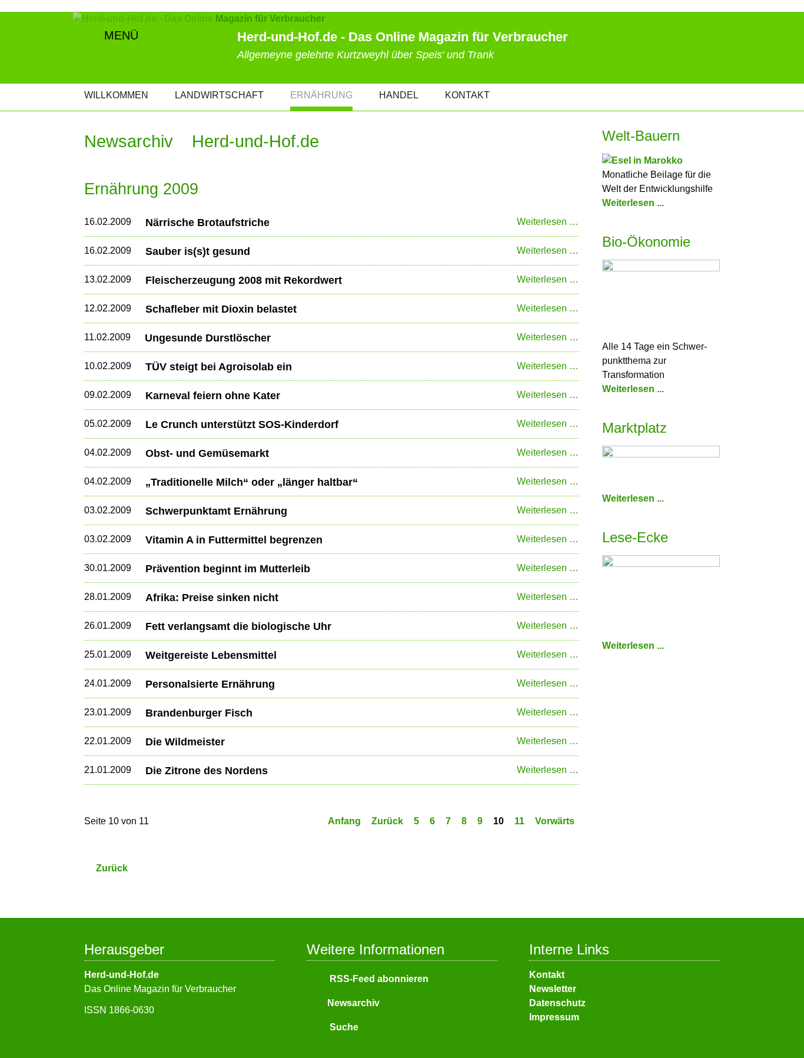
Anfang (344, 821)
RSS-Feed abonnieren (377, 979)
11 (519, 821)
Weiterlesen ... (633, 203)
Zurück (387, 821)
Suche (342, 1027)
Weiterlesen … (548, 222)
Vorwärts (554, 821)
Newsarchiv (353, 1003)
